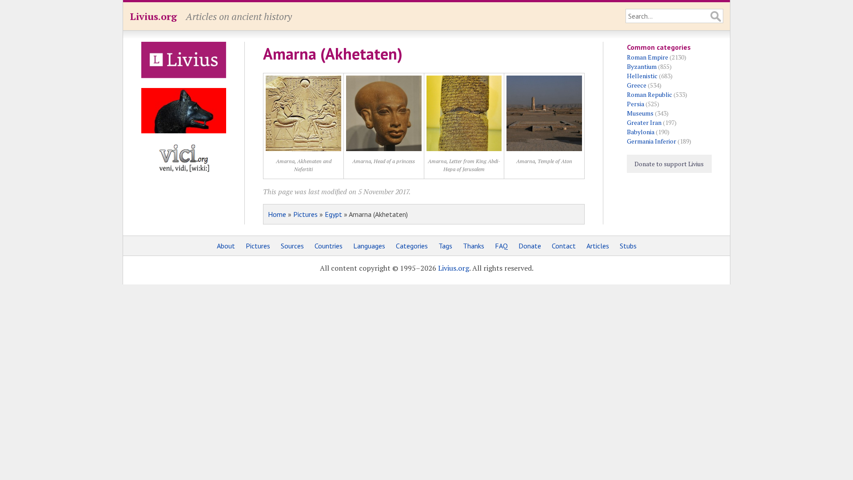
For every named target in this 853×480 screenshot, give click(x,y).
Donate (529, 245)
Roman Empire (647, 57)
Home (277, 214)
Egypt (333, 214)
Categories (412, 245)
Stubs (628, 245)
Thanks (473, 245)
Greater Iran (644, 122)
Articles (597, 245)
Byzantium (642, 66)
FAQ (501, 245)
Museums (640, 113)
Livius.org (153, 16)
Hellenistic (642, 76)
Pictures (305, 214)
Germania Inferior (651, 141)
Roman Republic (649, 94)
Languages (369, 245)
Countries (329, 245)
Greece (636, 85)
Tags (445, 245)
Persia (635, 104)
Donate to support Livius (669, 164)
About (226, 245)
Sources (292, 245)
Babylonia (640, 132)
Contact (564, 245)
